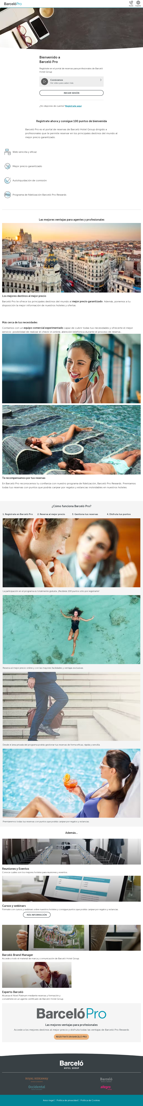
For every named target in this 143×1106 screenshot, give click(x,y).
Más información (37, 915)
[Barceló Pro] (13, 3)
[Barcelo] (106, 1080)
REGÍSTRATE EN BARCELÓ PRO (71, 1036)
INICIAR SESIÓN (71, 93)
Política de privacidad (67, 1100)
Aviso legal (48, 1100)
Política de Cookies (90, 1100)
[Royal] (36, 1080)
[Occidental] (36, 1088)
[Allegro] (106, 1088)
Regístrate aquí (73, 106)
